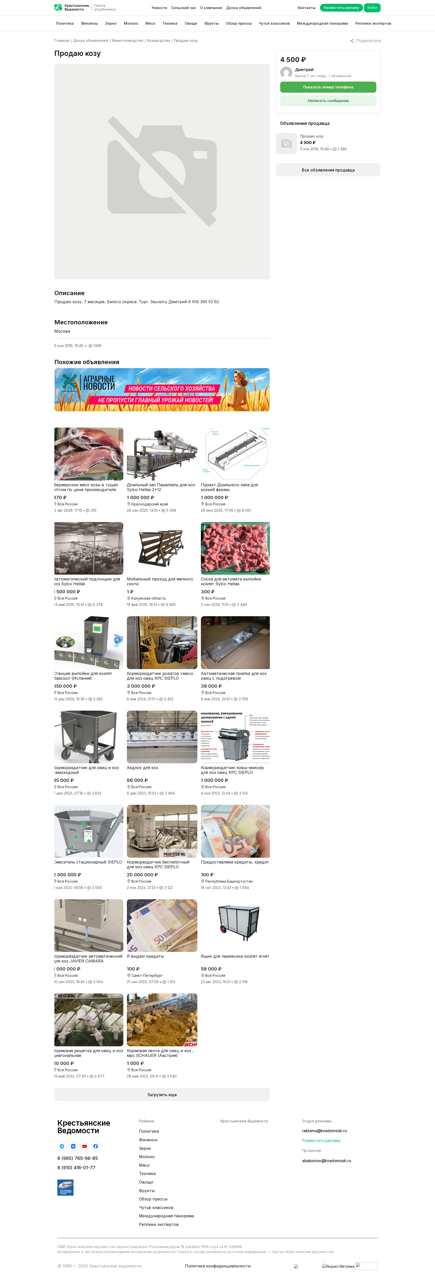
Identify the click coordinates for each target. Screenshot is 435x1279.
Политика (65, 23)
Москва (62, 331)
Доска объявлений (243, 8)
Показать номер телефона (328, 87)
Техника (169, 23)
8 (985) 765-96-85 (77, 1158)
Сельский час (183, 8)
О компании (211, 8)
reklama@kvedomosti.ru (324, 1130)
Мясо (150, 23)
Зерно (111, 23)
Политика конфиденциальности (217, 1265)
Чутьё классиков (274, 23)
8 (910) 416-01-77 (76, 1167)
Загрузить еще (162, 1094)
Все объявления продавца (328, 169)
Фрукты (211, 23)
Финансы (89, 23)
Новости (159, 8)
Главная (62, 40)
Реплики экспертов (373, 23)
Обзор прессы (239, 23)
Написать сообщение (328, 100)
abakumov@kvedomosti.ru (326, 1160)
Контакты (306, 8)
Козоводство (158, 40)
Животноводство (127, 40)
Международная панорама (322, 23)
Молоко (131, 23)
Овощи (191, 23)
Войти (372, 8)
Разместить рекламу (341, 8)
